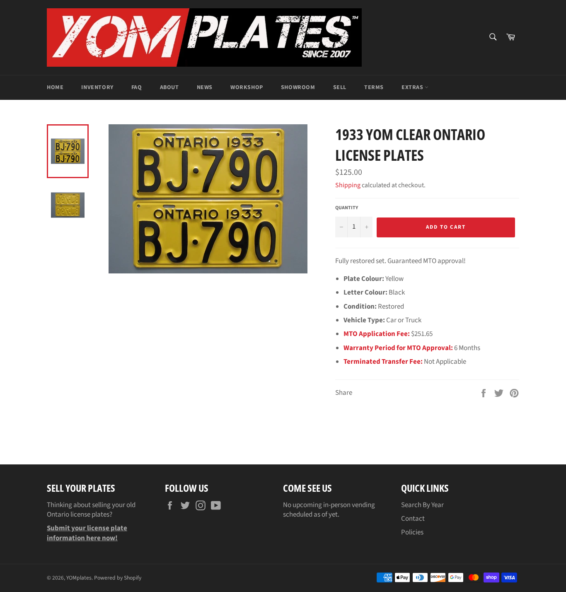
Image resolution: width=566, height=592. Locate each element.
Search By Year (422, 505)
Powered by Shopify (117, 578)
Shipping (347, 185)
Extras (413, 87)
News (205, 87)
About (169, 87)
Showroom (298, 87)
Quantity (346, 208)
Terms (374, 87)
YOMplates (79, 578)
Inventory (97, 87)
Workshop (246, 87)
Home (55, 87)
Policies (412, 532)
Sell (339, 87)
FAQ (136, 87)
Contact (413, 519)
